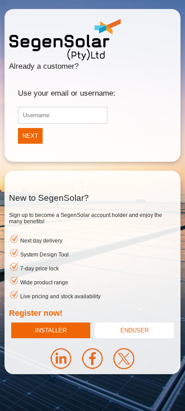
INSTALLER (50, 330)
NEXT (30, 136)
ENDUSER (134, 330)
